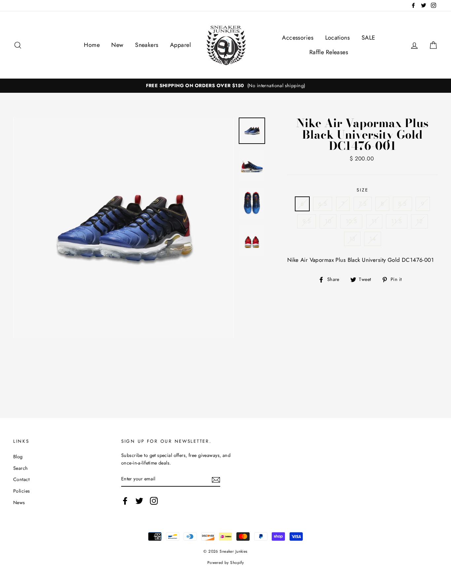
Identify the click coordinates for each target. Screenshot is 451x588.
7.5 (362, 204)
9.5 (306, 221)
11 (374, 221)
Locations (337, 37)
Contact (21, 479)
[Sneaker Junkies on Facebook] (125, 501)
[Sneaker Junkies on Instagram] (154, 501)
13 (352, 239)
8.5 (402, 204)
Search (20, 468)
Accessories (297, 37)
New (117, 45)
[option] (225, 85)
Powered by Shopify (225, 562)
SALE (368, 37)
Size (362, 190)
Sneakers (146, 45)
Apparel (180, 45)
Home (92, 45)
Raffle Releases (328, 52)
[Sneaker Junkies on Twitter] (139, 501)
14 (372, 239)
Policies (21, 491)
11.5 (396, 221)
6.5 (322, 204)
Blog (18, 456)
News (19, 502)
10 (328, 221)
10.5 (351, 221)
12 (419, 221)
